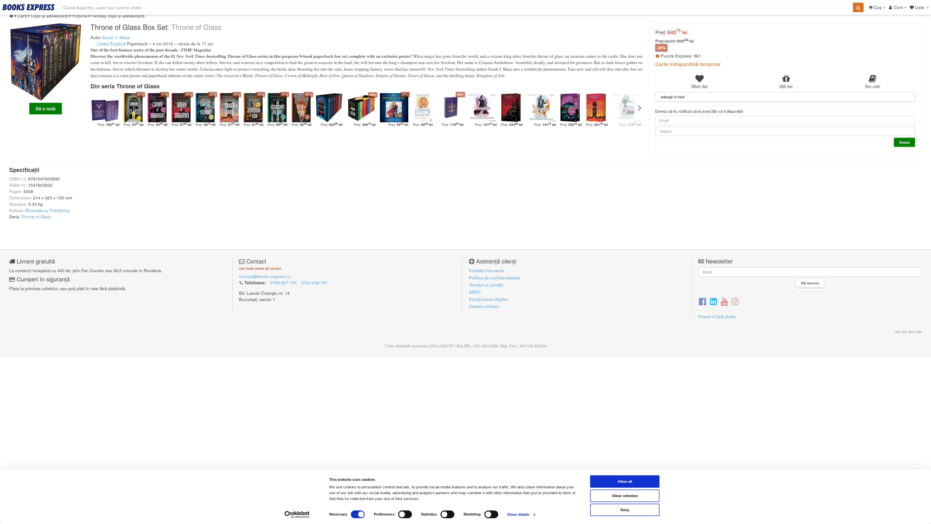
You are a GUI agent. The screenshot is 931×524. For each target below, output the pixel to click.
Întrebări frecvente (486, 270)
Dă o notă (46, 109)
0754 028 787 (314, 282)
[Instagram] (735, 301)
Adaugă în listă (673, 96)
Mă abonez (810, 283)
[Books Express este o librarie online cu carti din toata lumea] (28, 7)
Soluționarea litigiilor (488, 299)
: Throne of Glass (194, 27)
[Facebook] (702, 301)
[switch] (405, 514)
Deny (624, 510)
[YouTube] (724, 301)
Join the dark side (908, 331)
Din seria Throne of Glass (125, 86)
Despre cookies (484, 306)
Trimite (904, 142)
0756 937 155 (283, 282)
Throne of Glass (36, 216)
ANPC (475, 292)
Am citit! (872, 86)
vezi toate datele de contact (260, 268)
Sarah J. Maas (116, 37)
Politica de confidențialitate (495, 278)
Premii (704, 316)
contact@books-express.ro (265, 276)
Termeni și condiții (486, 285)
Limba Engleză (111, 44)
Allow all (625, 481)
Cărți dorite (725, 316)
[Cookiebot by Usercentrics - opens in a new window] (297, 514)
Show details (518, 514)
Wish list (699, 86)
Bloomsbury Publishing (47, 210)
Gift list (786, 86)
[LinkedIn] (713, 301)
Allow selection (625, 496)
